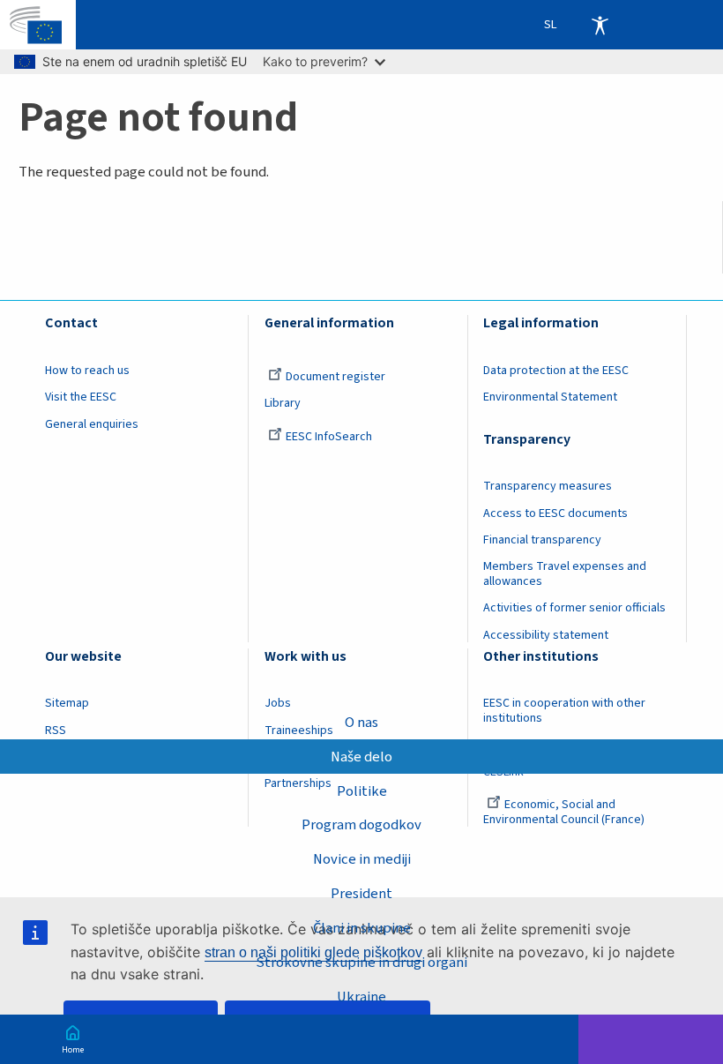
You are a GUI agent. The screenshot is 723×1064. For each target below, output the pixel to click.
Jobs (278, 703)
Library (283, 403)
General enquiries (91, 424)
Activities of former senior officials (574, 608)
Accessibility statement (545, 635)
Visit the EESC (80, 397)
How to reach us (87, 370)
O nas (361, 722)
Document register (335, 377)
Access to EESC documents (555, 513)
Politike (362, 791)
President (361, 893)
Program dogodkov (361, 824)
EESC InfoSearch (329, 437)
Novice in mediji (362, 859)
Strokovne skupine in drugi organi (361, 962)
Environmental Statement (550, 397)
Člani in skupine (362, 928)
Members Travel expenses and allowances (564, 574)
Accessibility (599, 24)
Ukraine (361, 997)
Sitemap (67, 703)
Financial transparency (542, 540)
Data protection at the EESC (556, 370)
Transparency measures (547, 486)
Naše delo (361, 757)
